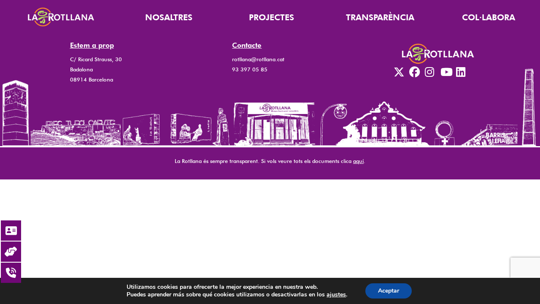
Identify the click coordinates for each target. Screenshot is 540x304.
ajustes (336, 295)
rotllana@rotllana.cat (258, 59)
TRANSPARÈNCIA (380, 17)
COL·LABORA (488, 17)
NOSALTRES (168, 17)
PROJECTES (271, 17)
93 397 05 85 (249, 69)
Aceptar (388, 291)
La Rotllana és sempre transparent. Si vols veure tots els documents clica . (270, 161)
